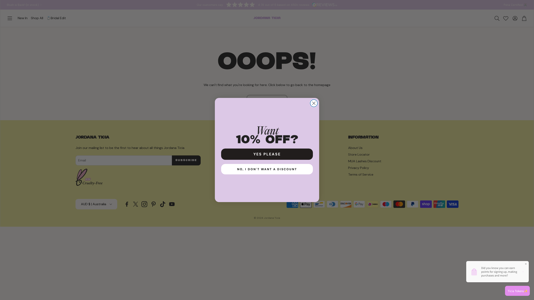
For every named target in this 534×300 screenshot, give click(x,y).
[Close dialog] (313, 103)
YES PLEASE (267, 154)
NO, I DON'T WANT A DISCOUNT (267, 169)
